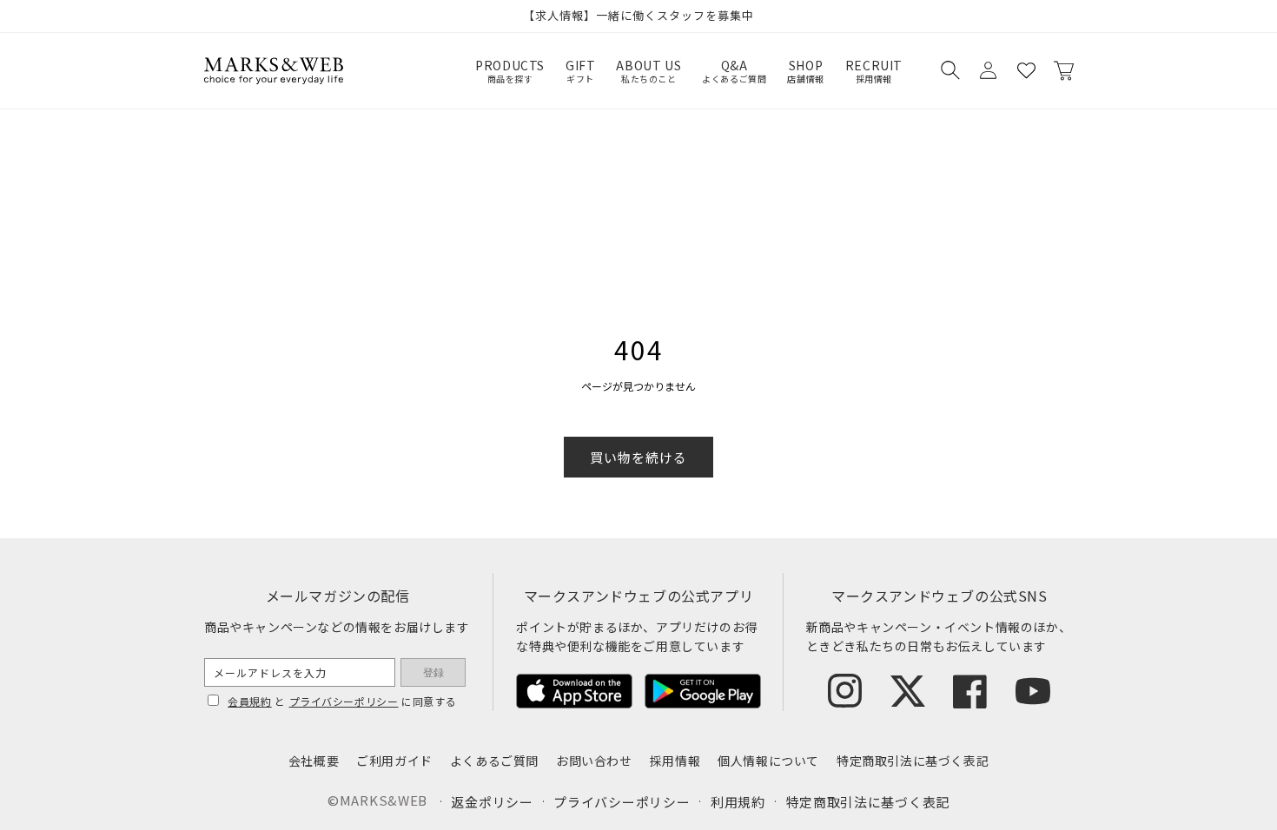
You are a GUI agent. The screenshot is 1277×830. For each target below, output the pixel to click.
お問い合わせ (594, 760)
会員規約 (249, 701)
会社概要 (313, 760)
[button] (949, 70)
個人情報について (768, 760)
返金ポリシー (492, 802)
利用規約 (738, 802)
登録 (433, 673)
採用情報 (675, 760)
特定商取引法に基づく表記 (913, 760)
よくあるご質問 (494, 760)
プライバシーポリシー (344, 701)
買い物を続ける (638, 457)
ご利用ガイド (394, 760)
